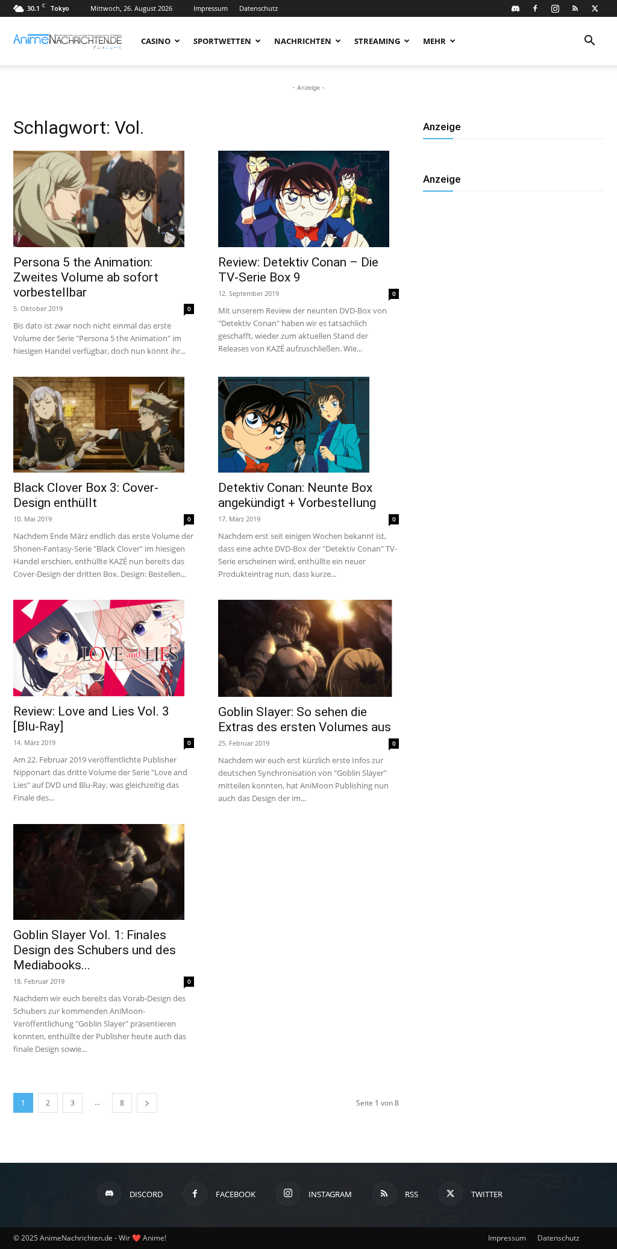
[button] (589, 42)
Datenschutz (258, 8)
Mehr (434, 41)
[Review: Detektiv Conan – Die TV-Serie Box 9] (308, 199)
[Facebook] (535, 8)
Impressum (210, 8)
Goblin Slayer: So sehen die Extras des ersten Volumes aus (304, 719)
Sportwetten (222, 41)
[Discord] (515, 8)
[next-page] (147, 1103)
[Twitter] (595, 8)
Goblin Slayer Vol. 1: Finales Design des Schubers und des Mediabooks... (94, 950)
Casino (156, 41)
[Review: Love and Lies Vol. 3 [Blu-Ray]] (103, 648)
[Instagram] (555, 8)
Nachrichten (302, 41)
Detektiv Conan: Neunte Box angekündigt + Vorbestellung (297, 495)
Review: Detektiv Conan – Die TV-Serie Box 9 (298, 270)
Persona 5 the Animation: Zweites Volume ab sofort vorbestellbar (85, 277)
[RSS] (575, 8)
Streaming (377, 41)
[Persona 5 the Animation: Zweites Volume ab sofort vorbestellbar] (103, 199)
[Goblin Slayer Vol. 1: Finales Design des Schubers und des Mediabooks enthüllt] (103, 872)
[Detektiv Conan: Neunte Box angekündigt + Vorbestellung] (308, 425)
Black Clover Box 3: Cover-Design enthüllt (85, 495)
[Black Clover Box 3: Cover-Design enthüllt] (103, 425)
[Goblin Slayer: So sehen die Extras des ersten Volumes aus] (308, 648)
